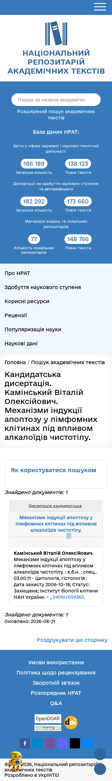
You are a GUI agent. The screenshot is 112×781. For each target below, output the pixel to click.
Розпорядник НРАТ (56, 693)
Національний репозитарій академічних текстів (56, 61)
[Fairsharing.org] (47, 728)
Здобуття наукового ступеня (42, 287)
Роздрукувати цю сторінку (72, 640)
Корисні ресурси (26, 301)
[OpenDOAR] (47, 719)
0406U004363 (68, 597)
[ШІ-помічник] (15, 762)
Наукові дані (21, 343)
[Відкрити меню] (100, 7)
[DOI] (71, 722)
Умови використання (56, 662)
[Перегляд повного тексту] (67, 541)
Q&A (56, 703)
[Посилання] (80, 541)
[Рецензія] (87, 541)
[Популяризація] (93, 541)
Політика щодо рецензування (56, 672)
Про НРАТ (17, 273)
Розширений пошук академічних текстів (56, 114)
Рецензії (15, 315)
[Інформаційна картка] (74, 541)
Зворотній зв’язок (56, 683)
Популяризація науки (32, 329)
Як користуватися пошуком (53, 470)
